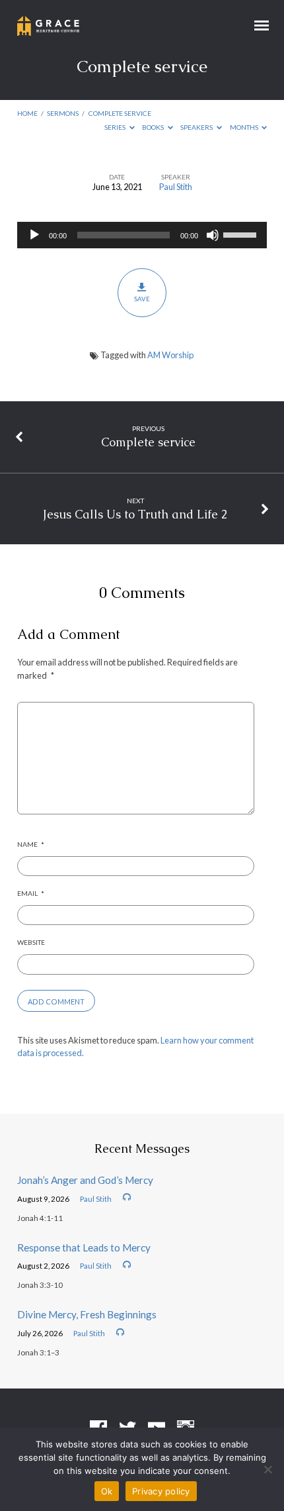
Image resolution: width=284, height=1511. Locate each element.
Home (27, 113)
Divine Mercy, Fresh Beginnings (87, 1314)
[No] (267, 1469)
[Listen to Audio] (127, 1197)
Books (153, 127)
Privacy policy (161, 1491)
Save (142, 299)
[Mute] (212, 235)
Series (115, 127)
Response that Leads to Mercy (84, 1247)
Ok (107, 1491)
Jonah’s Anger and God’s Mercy (85, 1180)
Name (30, 844)
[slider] (241, 234)
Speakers (197, 127)
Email (30, 893)
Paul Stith (175, 186)
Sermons (63, 113)
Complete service (120, 113)
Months (245, 127)
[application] (142, 235)
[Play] (34, 235)
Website (31, 942)
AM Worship (170, 355)
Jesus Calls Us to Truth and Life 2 (135, 514)
